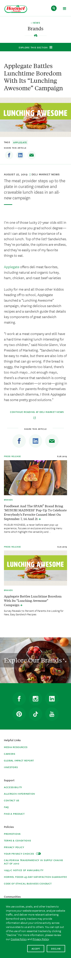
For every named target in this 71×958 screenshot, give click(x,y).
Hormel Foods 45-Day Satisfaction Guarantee (35, 877)
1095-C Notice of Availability (23, 870)
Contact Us (11, 800)
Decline (56, 948)
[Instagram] (35, 698)
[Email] (31, 155)
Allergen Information (19, 793)
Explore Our (33, 660)
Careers (9, 754)
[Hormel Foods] (16, 9)
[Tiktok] (35, 714)
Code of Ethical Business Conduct (27, 883)
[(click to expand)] (64, 9)
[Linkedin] (20, 155)
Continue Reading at (37, 412)
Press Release (12, 456)
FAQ (6, 807)
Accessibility (13, 787)
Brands (8, 499)
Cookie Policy (19, 939)
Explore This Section (33, 47)
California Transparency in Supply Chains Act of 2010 (33, 861)
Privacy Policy (14, 847)
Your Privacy (19, 853)
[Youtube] (52, 714)
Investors (11, 767)
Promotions (12, 834)
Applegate (20, 142)
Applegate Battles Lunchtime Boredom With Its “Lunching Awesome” (33, 600)
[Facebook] (9, 155)
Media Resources (16, 747)
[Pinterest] (19, 714)
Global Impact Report (19, 760)
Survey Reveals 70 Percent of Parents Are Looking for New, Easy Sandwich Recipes (34, 612)
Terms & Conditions (17, 840)
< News (35, 22)
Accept (36, 948)
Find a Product (14, 813)
